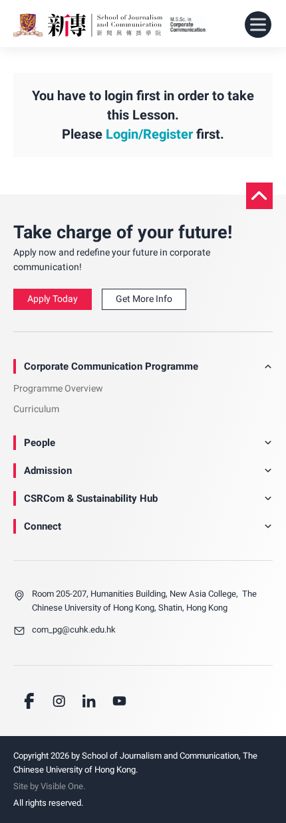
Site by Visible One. (49, 786)
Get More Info (144, 299)
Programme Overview (58, 389)
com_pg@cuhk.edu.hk (74, 629)
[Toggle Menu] (258, 25)
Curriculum (36, 409)
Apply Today (52, 299)
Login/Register (149, 134)
